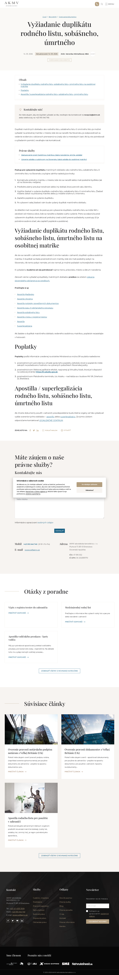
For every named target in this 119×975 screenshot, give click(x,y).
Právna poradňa (66, 910)
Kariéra (62, 926)
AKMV (11, 4)
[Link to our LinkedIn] (22, 920)
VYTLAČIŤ (67, 430)
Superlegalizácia (24, 326)
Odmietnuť (89, 490)
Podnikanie (37, 902)
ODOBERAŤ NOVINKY (98, 921)
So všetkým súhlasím (89, 484)
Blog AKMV (53, 17)
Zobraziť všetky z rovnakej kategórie (59, 671)
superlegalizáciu (67, 417)
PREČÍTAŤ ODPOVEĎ (17, 613)
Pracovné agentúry (41, 906)
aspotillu (50, 417)
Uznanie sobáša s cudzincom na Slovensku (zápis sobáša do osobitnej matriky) (54, 159)
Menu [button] (111, 4)
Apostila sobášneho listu (28, 312)
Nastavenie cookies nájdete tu (36, 491)
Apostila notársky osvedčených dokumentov (38, 303)
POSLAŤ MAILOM (51, 430)
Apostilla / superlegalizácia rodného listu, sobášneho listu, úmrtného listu (54, 94)
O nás (62, 914)
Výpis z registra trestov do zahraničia (27, 607)
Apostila (21, 321)
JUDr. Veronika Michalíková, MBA (75, 54)
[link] (102, 4)
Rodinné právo (39, 914)
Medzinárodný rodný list (78, 607)
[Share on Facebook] (30, 430)
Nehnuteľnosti (39, 910)
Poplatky (25, 90)
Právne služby (65, 902)
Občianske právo (40, 922)
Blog (61, 906)
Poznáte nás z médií (39, 955)
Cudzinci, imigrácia (41, 898)
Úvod (44, 17)
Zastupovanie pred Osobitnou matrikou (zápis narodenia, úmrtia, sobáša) (51, 155)
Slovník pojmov (66, 898)
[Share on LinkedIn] (38, 430)
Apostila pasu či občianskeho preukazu (35, 308)
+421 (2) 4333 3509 (17, 909)
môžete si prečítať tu (33, 494)
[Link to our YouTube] (17, 920)
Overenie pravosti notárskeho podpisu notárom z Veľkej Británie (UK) (30, 751)
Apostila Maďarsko (25, 294)
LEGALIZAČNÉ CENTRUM (51, 420)
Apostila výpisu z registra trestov (32, 317)
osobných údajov (45, 522)
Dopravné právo (39, 918)
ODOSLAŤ (59, 531)
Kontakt (63, 918)
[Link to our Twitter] (12, 920)
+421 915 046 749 (97, 4)
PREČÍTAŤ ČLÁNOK (16, 772)
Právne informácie (67, 922)
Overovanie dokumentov (67, 17)
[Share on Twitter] (34, 430)
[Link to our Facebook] (8, 920)
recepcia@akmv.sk (32, 550)
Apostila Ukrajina (25, 299)
